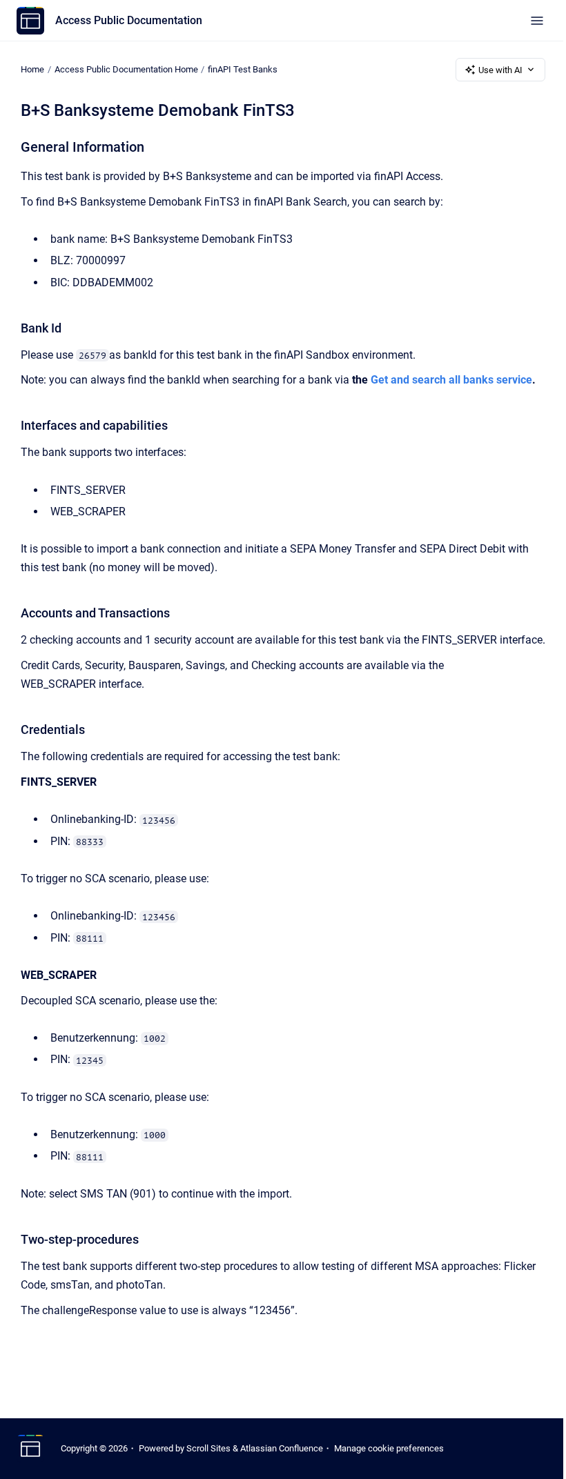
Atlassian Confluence (281, 1448)
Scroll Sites (208, 1448)
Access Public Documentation (128, 20)
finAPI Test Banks (242, 69)
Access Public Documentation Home (126, 69)
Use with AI (500, 70)
